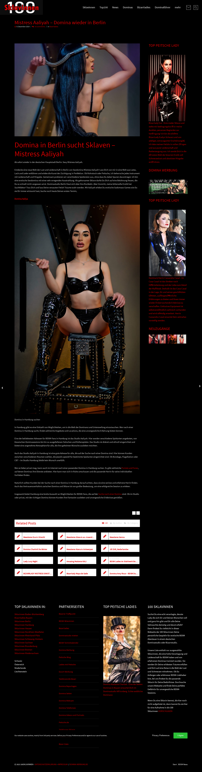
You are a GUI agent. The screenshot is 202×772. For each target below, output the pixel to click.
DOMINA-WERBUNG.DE (79, 764)
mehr (178, 7)
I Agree (180, 735)
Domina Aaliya (21, 198)
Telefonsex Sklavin (67, 729)
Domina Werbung (66, 650)
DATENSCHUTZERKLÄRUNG (45, 764)
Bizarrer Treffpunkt (67, 613)
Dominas (128, 7)
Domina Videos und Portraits (71, 715)
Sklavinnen (89, 7)
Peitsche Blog (65, 657)
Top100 (104, 7)
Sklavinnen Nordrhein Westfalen (29, 632)
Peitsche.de (64, 722)
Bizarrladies (143, 7)
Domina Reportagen (68, 686)
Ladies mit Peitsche (67, 664)
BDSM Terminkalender (68, 642)
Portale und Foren (130, 468)
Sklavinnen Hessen (23, 628)
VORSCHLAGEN (165, 711)
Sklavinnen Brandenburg (25, 646)
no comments (40, 26)
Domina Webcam (66, 700)
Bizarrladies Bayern (23, 617)
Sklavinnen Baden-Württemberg (29, 614)
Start (175, 764)
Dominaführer (162, 7)
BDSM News (183, 764)
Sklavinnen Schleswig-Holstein (28, 639)
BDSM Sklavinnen (66, 621)
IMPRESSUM (63, 764)
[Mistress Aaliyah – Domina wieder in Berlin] (134, 513)
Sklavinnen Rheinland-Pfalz (27, 635)
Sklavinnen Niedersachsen (26, 653)
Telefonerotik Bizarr (67, 679)
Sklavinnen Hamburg (24, 624)
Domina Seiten (65, 693)
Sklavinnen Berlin (22, 621)
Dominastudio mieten (68, 635)
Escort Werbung (66, 671)
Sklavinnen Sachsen (23, 642)
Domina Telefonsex (67, 708)
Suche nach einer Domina (110, 494)
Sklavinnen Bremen (23, 649)
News (115, 7)
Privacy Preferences (161, 735)
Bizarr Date (63, 744)
